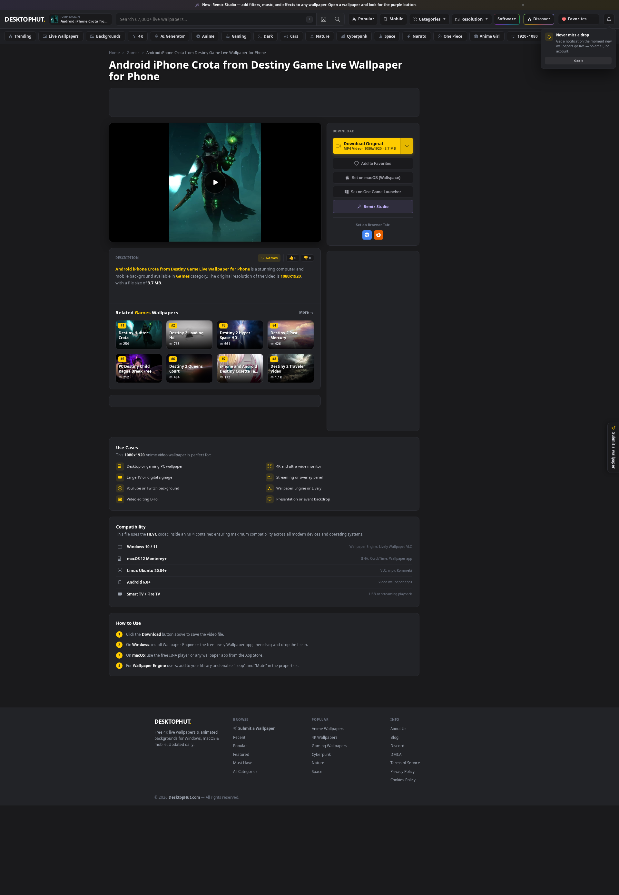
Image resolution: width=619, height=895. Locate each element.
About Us (398, 728)
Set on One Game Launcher (376, 192)
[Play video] (215, 182)
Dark (268, 36)
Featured (241, 754)
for (233, 269)
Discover (541, 19)
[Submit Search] (337, 19)
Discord (397, 745)
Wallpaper (218, 269)
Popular (366, 19)
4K (140, 36)
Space (390, 36)
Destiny (178, 269)
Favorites (580, 19)
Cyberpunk (357, 36)
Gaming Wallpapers (329, 745)
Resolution (472, 19)
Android (123, 269)
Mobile (396, 19)
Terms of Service (405, 762)
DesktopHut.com (184, 797)
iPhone (140, 269)
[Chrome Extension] (367, 235)
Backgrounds (108, 36)
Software (506, 19)
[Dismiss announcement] (523, 5)
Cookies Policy (403, 779)
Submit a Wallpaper (256, 728)
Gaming (239, 36)
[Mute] (277, 237)
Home (114, 52)
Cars (294, 36)
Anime (208, 36)
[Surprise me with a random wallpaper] (323, 19)
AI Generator (173, 36)
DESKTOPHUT (172, 721)
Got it (578, 60)
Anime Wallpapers (328, 728)
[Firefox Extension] (378, 235)
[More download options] (406, 146)
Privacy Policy (402, 771)
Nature (322, 36)
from (165, 269)
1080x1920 (290, 276)
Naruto (419, 36)
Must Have (242, 762)
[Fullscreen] (313, 237)
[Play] (117, 237)
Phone (243, 269)
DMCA (395, 754)
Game (192, 269)
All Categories (245, 771)
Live (203, 269)
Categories (429, 19)
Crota (153, 269)
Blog (394, 737)
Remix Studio (376, 206)
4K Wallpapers (325, 737)
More (304, 312)
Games (133, 52)
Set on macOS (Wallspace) (376, 178)
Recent (239, 737)
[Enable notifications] (608, 19)
